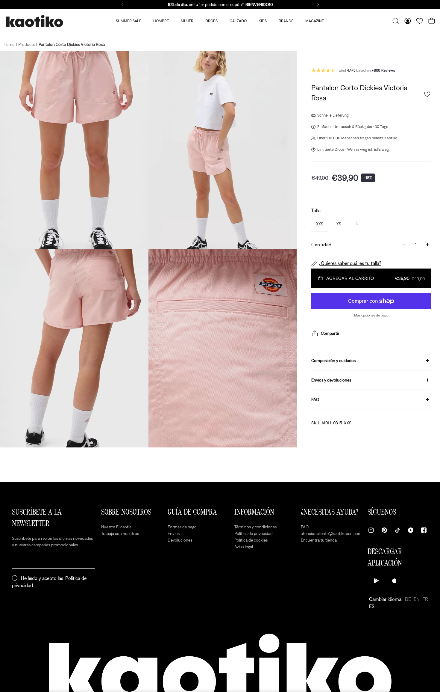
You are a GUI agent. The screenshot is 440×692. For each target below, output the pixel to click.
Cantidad (321, 245)
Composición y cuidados (333, 360)
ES (371, 606)
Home (9, 44)
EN (417, 599)
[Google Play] (377, 581)
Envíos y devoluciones (331, 380)
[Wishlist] (420, 21)
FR (425, 599)
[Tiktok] (397, 530)
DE (408, 599)
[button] (427, 94)
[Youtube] (410, 530)
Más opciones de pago (371, 315)
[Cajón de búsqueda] (396, 21)
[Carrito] (432, 21)
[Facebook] (423, 530)
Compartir (330, 333)
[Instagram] (371, 530)
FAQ (315, 399)
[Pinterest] (384, 530)
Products (26, 44)
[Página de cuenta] (408, 21)
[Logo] (34, 21)
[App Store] (394, 581)
